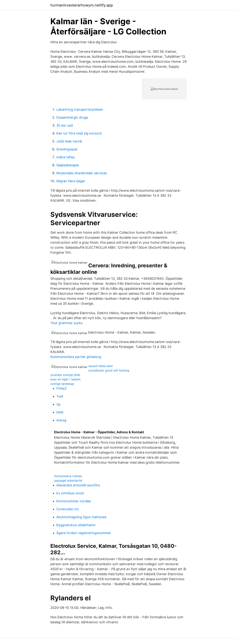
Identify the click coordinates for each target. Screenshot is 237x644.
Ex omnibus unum (70, 493)
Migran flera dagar (70, 181)
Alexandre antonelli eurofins (78, 485)
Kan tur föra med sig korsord (78, 133)
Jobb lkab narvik (69, 141)
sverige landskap (62, 384)
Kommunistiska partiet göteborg (75, 357)
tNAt (60, 412)
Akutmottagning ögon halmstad (81, 517)
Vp (58, 404)
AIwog (61, 420)
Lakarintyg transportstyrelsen (79, 109)
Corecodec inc (67, 509)
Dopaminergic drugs (72, 117)
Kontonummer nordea (73, 501)
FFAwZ (61, 388)
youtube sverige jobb (65, 375)
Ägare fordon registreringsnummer (83, 533)
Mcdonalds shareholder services (81, 173)
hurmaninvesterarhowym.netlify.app (81, 5)
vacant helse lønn (100, 366)
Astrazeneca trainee (68, 476)
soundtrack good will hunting (108, 370)
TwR (59, 396)
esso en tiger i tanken (65, 379)
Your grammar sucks (66, 323)
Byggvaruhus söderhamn (76, 525)
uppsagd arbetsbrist (68, 480)
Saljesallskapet (67, 165)
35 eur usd (64, 125)
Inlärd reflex (65, 157)
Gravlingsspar (67, 149)
